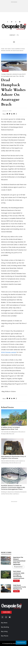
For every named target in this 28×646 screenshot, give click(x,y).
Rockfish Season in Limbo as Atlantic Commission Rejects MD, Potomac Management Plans (13, 487)
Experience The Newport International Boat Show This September (19, 560)
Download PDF (21, 642)
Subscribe (6, 612)
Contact (12, 35)
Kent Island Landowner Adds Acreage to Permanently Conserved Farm (18, 574)
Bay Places (4, 636)
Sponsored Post (19, 566)
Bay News (5, 70)
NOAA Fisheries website (8, 352)
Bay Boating (5, 627)
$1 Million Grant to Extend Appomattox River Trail (10, 428)
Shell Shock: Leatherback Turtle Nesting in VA (19, 587)
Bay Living (4, 631)
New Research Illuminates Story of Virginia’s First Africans (13, 457)
